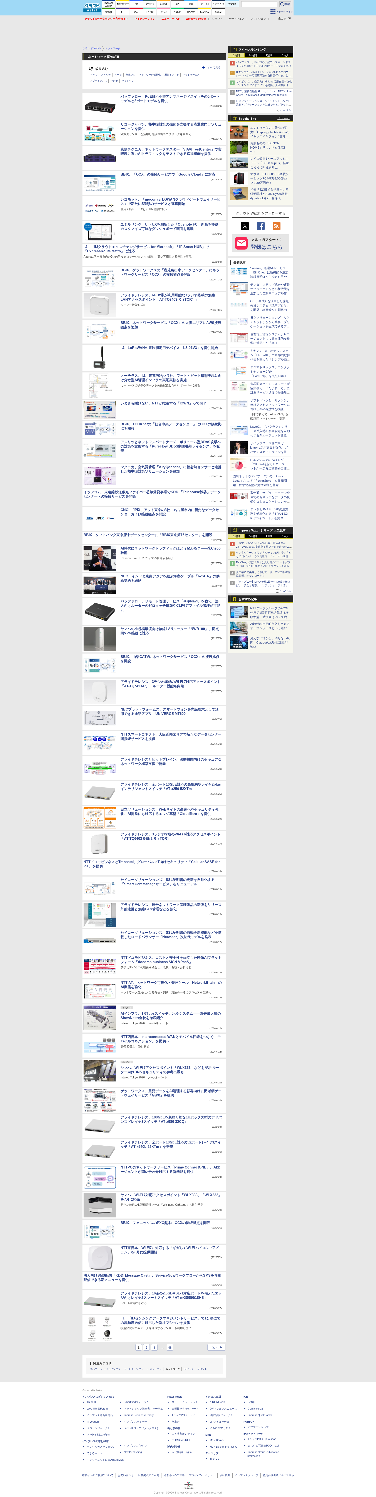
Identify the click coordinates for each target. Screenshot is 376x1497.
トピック (188, 1369)
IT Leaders (93, 1421)
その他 (114, 80)
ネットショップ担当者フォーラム (143, 1408)
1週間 (269, 55)
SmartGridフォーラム (136, 1402)
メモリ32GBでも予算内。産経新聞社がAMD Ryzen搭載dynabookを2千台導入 (269, 194)
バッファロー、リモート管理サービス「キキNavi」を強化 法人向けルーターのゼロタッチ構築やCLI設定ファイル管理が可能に (170, 605)
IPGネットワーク (253, 1433)
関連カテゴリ (102, 1363)
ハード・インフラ (110, 1369)
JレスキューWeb (220, 1421)
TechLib (214, 1458)
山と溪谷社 (173, 1428)
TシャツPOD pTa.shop (262, 1439)
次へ (217, 1347)
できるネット (94, 1453)
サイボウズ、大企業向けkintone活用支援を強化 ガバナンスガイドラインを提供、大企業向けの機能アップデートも (265, 85)
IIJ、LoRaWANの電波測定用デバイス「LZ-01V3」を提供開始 (169, 348)
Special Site (247, 118)
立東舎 (176, 1421)
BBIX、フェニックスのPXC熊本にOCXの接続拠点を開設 (165, 1223)
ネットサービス (191, 74)
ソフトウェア (258, 18)
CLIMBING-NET (181, 1440)
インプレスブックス (135, 1445)
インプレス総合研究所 (100, 1415)
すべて (93, 74)
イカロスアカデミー (221, 1428)
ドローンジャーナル (98, 1428)
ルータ (118, 74)
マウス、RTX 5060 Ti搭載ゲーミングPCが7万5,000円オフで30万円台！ (269, 178)
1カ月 (285, 55)
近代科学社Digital (182, 1452)
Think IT (91, 1402)
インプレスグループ (246, 1475)
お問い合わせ (126, 1475)
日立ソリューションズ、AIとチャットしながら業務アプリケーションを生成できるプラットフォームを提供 (263, 104)
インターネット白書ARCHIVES (105, 1459)
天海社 (252, 1402)
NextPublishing (133, 1452)
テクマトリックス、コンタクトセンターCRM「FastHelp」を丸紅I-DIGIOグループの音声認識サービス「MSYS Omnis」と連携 (270, 375)
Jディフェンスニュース (223, 1408)
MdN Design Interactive (223, 1446)
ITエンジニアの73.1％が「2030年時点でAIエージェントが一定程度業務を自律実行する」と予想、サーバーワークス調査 (263, 75)
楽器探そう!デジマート (185, 1408)
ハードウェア (236, 18)
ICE (245, 1396)
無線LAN (130, 74)
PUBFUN (249, 1421)
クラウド (217, 18)
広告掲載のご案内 (148, 1475)
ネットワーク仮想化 (150, 74)
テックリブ (211, 1453)
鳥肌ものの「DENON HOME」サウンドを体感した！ (268, 147)
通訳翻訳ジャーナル (221, 1415)
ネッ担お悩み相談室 (98, 1434)
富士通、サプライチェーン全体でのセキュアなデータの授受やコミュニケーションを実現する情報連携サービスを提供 (270, 501)
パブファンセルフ (258, 1427)
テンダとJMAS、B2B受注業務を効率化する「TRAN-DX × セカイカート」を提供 (269, 514)
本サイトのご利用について (97, 1475)
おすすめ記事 (248, 599)
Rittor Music (174, 1396)
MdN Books (216, 1440)
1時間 (236, 55)
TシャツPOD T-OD (183, 1415)
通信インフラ (171, 74)
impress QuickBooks (260, 1415)
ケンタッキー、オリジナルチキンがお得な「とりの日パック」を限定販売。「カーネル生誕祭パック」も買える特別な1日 (263, 556)
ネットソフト (129, 80)
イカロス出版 (213, 1396)
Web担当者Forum (97, 1408)
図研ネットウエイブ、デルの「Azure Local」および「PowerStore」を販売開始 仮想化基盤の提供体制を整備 (260, 480)
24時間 (252, 55)
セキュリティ (154, 1369)
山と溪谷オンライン (183, 1433)
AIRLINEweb (217, 1402)
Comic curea (255, 1408)
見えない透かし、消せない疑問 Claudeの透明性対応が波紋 (270, 642)
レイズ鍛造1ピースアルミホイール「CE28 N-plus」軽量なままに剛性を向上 (269, 163)
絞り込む (102, 68)
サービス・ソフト (133, 1369)
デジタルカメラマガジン (101, 1446)
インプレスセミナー (135, 1421)
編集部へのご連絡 (174, 1475)
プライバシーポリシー (202, 1475)
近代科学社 (173, 1446)
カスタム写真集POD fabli (263, 1445)
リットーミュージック (185, 1402)
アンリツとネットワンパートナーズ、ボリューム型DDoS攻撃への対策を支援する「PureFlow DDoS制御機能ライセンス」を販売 (171, 446)
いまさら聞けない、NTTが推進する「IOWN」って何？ (163, 403)
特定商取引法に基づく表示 (278, 1475)
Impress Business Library (139, 1415)
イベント (202, 1369)
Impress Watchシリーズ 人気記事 (262, 530)
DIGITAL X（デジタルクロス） (141, 1428)
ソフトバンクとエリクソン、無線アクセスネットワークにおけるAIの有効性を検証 (270, 405)
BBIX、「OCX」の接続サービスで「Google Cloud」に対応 (168, 174)
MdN (208, 1434)
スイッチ (106, 74)
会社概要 (225, 1475)
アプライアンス (98, 80)
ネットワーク (173, 1369)
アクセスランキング (252, 49)
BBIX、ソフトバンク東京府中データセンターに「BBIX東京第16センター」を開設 (148, 535)
